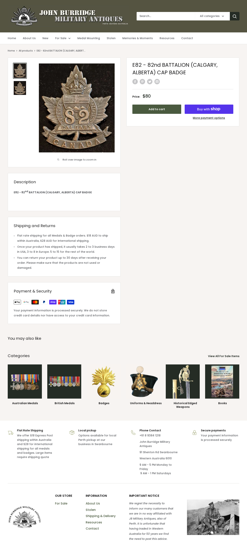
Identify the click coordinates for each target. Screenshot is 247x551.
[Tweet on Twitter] (149, 81)
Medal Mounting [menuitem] (88, 38)
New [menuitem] (45, 38)
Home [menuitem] (12, 38)
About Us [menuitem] (29, 38)
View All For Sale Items (224, 356)
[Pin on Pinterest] (142, 81)
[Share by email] (157, 81)
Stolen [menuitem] (111, 38)
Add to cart (157, 109)
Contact (92, 528)
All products (26, 50)
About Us (93, 503)
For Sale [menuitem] (60, 38)
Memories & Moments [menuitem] (137, 38)
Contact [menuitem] (187, 38)
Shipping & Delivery (101, 516)
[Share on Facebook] (135, 81)
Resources (94, 522)
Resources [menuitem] (167, 38)
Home (11, 50)
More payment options (209, 118)
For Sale (61, 503)
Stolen (91, 510)
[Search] (234, 16)
